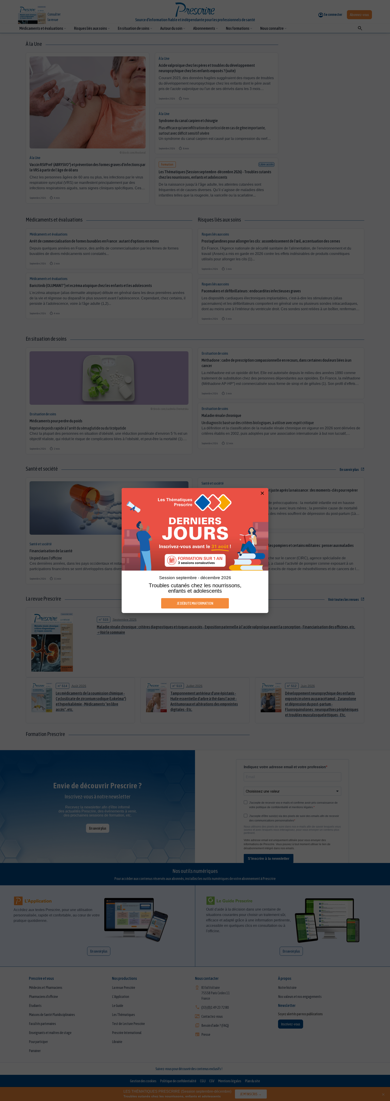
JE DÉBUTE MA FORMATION (195, 603)
